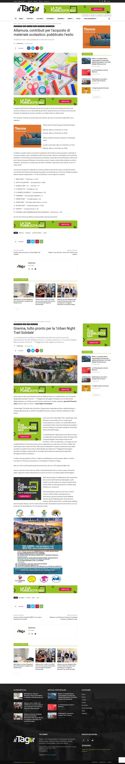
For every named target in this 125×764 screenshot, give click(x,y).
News (19, 23)
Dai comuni (29, 26)
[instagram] (32, 268)
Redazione (20, 43)
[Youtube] (105, 1)
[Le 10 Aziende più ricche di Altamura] (86, 72)
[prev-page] (15, 309)
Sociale (35, 26)
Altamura (21, 232)
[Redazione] (15, 43)
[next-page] (18, 309)
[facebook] (29, 268)
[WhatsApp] (41, 48)
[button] (109, 18)
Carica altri (96, 97)
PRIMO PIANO (41, 26)
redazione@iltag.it (51, 755)
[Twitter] (33, 48)
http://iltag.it (31, 265)
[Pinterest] (37, 48)
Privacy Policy (87, 745)
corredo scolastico (36, 232)
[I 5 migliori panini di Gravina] (86, 90)
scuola (45, 232)
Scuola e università (50, 26)
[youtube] (35, 268)
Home (15, 23)
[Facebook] (100, 1)
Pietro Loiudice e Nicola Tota (27, 762)
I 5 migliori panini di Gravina (100, 88)
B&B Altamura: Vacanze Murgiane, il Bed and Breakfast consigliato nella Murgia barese (23, 301)
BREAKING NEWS (18, 26)
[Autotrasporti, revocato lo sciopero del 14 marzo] (86, 81)
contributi (27, 232)
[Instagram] (102, 1)
